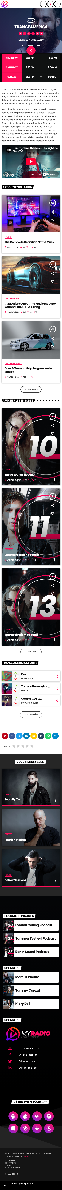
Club (31, 20)
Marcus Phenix (27, 977)
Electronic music (13, 298)
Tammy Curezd (27, 990)
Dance (8, 794)
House (8, 875)
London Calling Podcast (33, 925)
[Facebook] (17, 1174)
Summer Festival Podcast (35, 938)
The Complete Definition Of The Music (30, 242)
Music (8, 237)
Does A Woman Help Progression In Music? (28, 370)
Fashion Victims (15, 840)
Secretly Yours (14, 799)
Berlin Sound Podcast (32, 951)
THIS (26, 1156)
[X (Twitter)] (6, 1174)
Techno (9, 469)
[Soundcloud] (9, 1174)
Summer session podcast (22, 555)
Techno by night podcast (21, 635)
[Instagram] (13, 1174)
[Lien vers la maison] (4, 4)
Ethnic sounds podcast (20, 475)
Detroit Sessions (15, 880)
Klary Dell (22, 1003)
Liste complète (31, 714)
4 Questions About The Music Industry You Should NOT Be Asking (30, 305)
